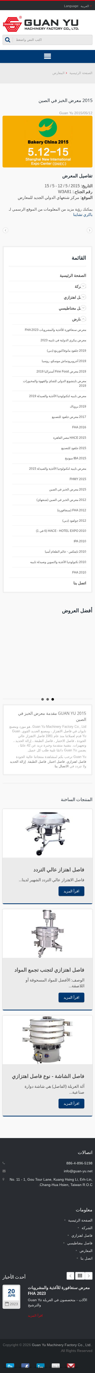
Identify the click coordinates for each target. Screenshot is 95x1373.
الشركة (87, 1228)
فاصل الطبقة (37, 762)
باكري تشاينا (82, 214)
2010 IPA (80, 541)
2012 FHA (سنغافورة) (71, 510)
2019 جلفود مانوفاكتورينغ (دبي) (66, 350)
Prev (70, 1276)
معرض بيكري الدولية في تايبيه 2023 (63, 340)
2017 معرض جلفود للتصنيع (69, 417)
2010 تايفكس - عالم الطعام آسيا (65, 551)
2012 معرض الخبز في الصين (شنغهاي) (61, 500)
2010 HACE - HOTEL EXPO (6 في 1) (61, 531)
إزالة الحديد (18, 762)
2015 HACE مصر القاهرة (69, 437)
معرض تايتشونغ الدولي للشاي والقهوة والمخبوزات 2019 (54, 383)
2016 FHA (79, 427)
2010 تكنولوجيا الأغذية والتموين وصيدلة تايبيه (58, 562)
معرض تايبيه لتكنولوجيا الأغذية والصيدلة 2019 (57, 396)
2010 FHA (79, 572)
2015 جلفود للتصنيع (73, 448)
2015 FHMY (78, 479)
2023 (14, 1304)
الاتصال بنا (62, 766)
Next (88, 1276)
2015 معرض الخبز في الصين (67, 489)
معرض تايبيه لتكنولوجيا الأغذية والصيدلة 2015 (57, 468)
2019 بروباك (78, 406)
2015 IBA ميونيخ (75, 458)
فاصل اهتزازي (75, 297)
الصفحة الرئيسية (80, 73)
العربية (85, 6)
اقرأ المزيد (71, 891)
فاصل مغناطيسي (72, 308)
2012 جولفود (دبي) (74, 520)
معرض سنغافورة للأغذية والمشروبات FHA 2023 (55, 330)
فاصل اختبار (56, 762)
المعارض (58, 73)
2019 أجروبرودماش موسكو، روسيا (64, 361)
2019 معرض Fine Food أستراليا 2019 (61, 371)
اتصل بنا (79, 583)
